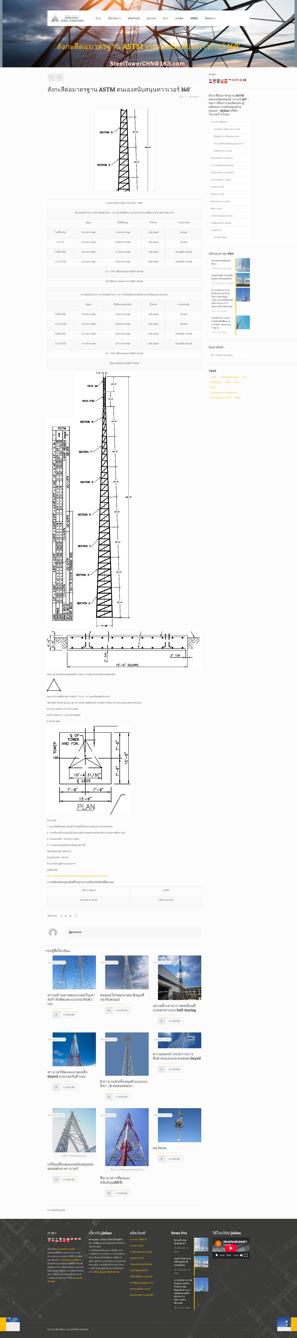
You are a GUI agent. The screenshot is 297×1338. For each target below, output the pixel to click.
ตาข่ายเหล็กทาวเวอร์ (221, 179)
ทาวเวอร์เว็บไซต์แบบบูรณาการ (228, 143)
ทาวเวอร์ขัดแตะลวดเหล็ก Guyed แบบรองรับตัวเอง (67, 1074)
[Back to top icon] (246, 1329)
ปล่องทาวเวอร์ (217, 194)
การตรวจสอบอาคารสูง (222, 216)
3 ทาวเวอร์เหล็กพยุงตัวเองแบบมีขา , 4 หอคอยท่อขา (123, 1083)
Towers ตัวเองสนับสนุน (141, 1264)
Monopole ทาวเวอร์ (220, 201)
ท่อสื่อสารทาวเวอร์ (223, 151)
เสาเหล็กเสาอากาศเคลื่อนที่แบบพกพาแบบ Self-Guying (174, 1008)
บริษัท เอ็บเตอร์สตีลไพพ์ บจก (106, 1272)
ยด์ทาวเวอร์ (216, 208)
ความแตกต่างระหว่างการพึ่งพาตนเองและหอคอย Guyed (177, 1056)
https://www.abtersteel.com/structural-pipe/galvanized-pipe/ (77, 876)
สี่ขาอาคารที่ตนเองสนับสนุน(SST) (115, 1180)
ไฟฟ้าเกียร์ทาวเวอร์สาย (222, 158)
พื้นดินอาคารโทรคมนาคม (226, 136)
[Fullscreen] (246, 1255)
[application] (231, 1248)
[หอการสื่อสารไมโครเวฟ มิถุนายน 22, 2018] (287, 1324)
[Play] (217, 1255)
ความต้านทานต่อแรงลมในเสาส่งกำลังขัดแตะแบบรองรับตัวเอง (71, 999)
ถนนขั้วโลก (216, 230)
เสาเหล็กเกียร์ (220, 237)
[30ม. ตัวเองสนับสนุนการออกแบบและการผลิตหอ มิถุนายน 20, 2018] (10, 1324)
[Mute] (241, 1255)
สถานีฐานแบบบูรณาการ (141, 1282)
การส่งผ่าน (64, 1260)
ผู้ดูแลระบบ (75, 932)
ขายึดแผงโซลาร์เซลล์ (221, 223)
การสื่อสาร (77, 1260)
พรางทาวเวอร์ (217, 187)
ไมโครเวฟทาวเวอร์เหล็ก (222, 172)
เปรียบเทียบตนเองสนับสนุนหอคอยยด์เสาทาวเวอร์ (70, 1166)
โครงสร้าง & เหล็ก (66, 1249)
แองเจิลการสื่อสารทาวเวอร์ (227, 129)
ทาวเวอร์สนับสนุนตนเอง (222, 165)
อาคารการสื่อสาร (219, 122)
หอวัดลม (160, 1148)
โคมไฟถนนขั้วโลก (139, 1270)
